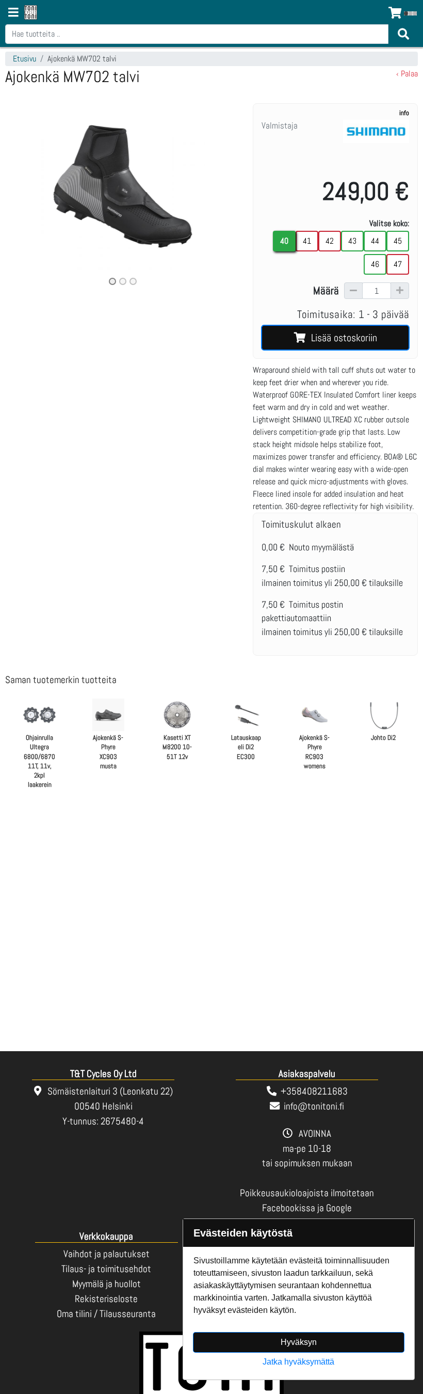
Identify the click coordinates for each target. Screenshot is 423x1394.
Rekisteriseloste (106, 1298)
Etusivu (24, 58)
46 (375, 264)
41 (307, 240)
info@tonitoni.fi (314, 1106)
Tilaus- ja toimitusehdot (106, 1268)
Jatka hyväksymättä (298, 1361)
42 (330, 240)
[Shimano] (376, 144)
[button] (22, 195)
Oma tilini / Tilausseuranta (106, 1313)
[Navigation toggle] (13, 13)
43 (352, 240)
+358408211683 (314, 1091)
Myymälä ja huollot (106, 1283)
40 (284, 240)
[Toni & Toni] (30, 13)
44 (375, 240)
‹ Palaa (407, 73)
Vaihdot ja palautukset (106, 1253)
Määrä (326, 290)
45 (398, 240)
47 (398, 264)
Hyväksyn (299, 1342)
